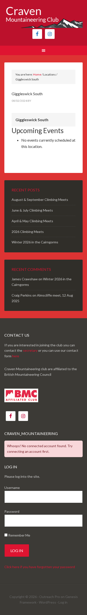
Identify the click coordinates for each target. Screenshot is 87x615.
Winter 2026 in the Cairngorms (35, 242)
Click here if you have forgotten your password (39, 567)
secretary (30, 350)
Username (12, 488)
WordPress (47, 602)
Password (11, 511)
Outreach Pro (49, 597)
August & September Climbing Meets (40, 199)
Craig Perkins (22, 295)
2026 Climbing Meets (28, 232)
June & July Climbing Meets (32, 210)
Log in (62, 602)
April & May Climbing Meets (32, 221)
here (15, 356)
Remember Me (18, 535)
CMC (43, 17)
